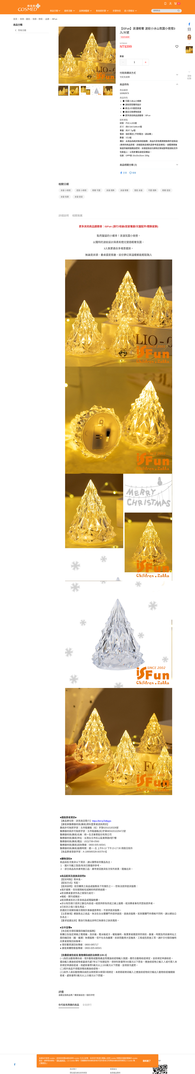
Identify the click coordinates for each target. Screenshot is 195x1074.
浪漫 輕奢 (124, 190)
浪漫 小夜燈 (66, 190)
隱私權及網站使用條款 (78, 1073)
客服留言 (113, 1069)
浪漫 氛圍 (65, 197)
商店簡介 (73, 1069)
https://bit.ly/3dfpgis (101, 821)
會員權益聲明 (115, 1073)
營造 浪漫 (138, 190)
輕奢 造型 (166, 190)
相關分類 (64, 184)
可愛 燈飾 (152, 190)
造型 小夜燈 (81, 190)
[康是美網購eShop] (29, 7)
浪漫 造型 (79, 197)
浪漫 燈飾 (110, 190)
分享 (125, 173)
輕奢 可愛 (96, 190)
